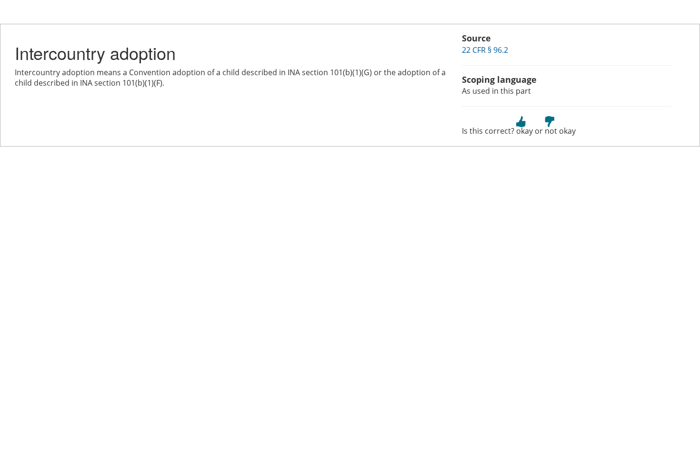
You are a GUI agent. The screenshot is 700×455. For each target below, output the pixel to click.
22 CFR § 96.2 (485, 50)
